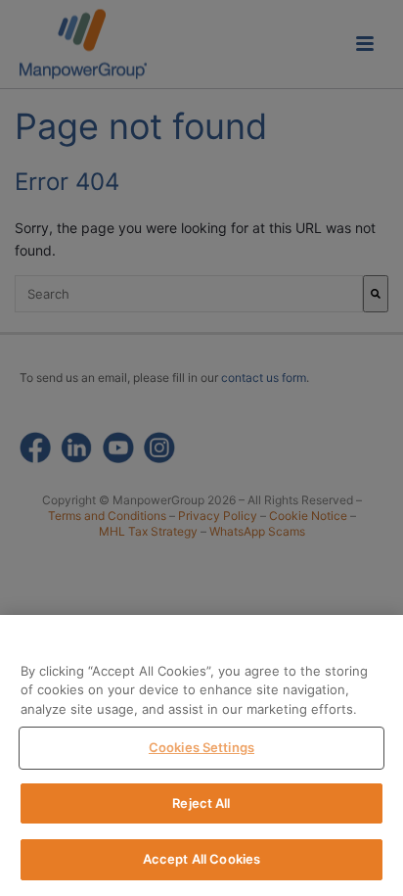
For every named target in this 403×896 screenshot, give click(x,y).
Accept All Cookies (201, 859)
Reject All (201, 803)
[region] (201, 755)
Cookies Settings (201, 747)
